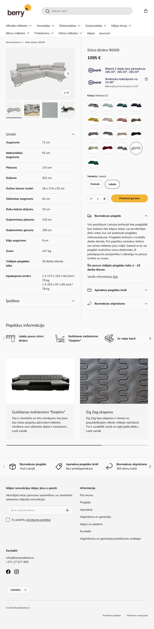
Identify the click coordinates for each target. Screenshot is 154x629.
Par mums (86, 495)
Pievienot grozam (129, 198)
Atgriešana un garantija (95, 517)
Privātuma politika (112, 615)
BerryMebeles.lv (22, 607)
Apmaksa (86, 509)
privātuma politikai (38, 520)
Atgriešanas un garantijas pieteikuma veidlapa (110, 538)
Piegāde (85, 502)
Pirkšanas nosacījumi (137, 615)
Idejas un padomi (91, 524)
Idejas (91, 33)
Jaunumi (104, 33)
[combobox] (87, 11)
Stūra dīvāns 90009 (35, 42)
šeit (115, 276)
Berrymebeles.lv (14, 42)
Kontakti (85, 531)
